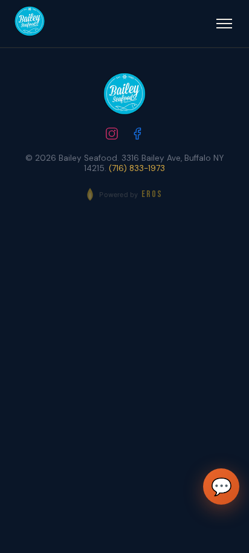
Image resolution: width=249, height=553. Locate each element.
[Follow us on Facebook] (137, 135)
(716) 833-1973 (137, 168)
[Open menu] (224, 23)
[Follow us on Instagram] (111, 135)
